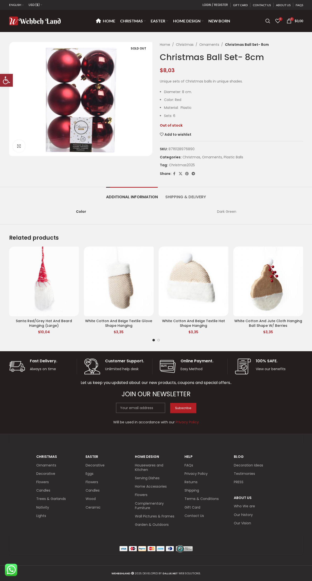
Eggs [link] (89, 473)
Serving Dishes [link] (147, 478)
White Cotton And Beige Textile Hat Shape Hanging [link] (193, 323)
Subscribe (183, 408)
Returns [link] (191, 482)
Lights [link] (41, 515)
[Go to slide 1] (153, 340)
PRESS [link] (238, 482)
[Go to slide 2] (158, 340)
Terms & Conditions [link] (201, 498)
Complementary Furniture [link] (149, 505)
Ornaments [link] (209, 44)
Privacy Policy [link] (196, 473)
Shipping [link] (191, 490)
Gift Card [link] (192, 507)
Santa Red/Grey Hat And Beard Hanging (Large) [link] (44, 323)
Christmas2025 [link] (182, 165)
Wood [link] (91, 498)
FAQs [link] (188, 465)
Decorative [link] (45, 473)
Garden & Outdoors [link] (152, 524)
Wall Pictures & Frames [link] (154, 516)
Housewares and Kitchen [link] (149, 467)
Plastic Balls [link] (233, 157)
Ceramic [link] (93, 507)
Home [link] (165, 44)
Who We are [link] (244, 506)
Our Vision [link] (242, 523)
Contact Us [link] (194, 515)
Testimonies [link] (244, 473)
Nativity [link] (42, 507)
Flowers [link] (42, 482)
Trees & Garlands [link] (51, 498)
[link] (6, 80)
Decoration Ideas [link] (248, 465)
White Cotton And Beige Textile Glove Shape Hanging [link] (118, 323)
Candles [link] (43, 490)
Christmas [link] (185, 44)
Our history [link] (243, 514)
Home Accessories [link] (151, 486)
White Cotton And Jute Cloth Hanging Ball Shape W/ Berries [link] (268, 323)
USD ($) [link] (34, 5)
